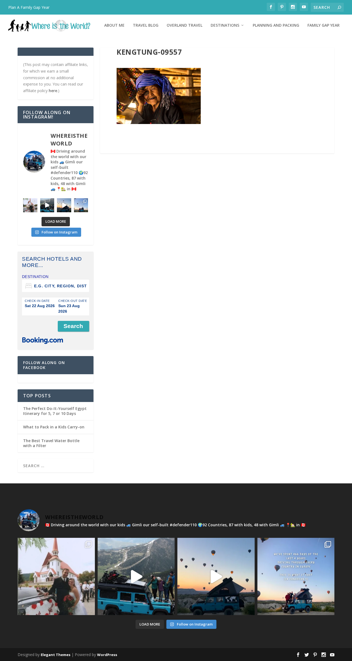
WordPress (107, 654)
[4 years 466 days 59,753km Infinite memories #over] (64, 205)
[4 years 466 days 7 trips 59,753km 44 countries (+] (81, 205)
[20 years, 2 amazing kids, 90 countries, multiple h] (30, 205)
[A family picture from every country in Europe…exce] (47, 205)
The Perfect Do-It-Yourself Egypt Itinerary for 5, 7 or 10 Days (55, 411)
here (53, 90)
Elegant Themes (55, 654)
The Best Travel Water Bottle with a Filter (51, 443)
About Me (114, 25)
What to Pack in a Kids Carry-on (53, 426)
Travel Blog (145, 25)
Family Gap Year (323, 25)
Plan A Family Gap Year (29, 7)
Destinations (225, 25)
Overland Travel (184, 25)
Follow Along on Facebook (44, 365)
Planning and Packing (276, 25)
